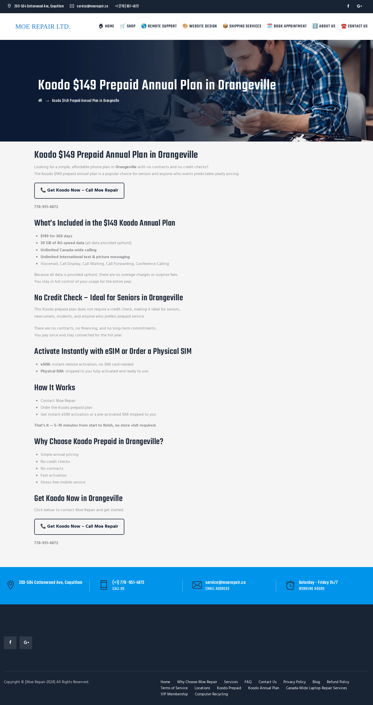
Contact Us (268, 682)
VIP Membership (174, 694)
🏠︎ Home (106, 26)
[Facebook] (348, 6)
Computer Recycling (211, 694)
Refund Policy (338, 682)
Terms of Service (174, 688)
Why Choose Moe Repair (197, 682)
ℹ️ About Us (323, 26)
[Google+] (358, 6)
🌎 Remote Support (159, 26)
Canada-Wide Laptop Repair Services (316, 688)
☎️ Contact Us (354, 26)
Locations (202, 688)
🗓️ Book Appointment (287, 26)
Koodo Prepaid (229, 688)
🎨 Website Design (199, 26)
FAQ (248, 682)
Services (231, 682)
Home (165, 682)
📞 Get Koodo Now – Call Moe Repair (79, 190)
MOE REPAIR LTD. (43, 26)
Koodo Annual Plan (263, 688)
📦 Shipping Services (242, 26)
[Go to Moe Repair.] (40, 101)
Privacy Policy (294, 682)
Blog (316, 682)
